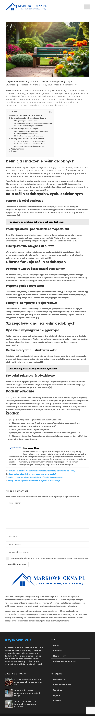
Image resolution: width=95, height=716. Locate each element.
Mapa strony (60, 656)
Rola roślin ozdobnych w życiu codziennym (28, 118)
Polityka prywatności (64, 661)
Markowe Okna (30, 85)
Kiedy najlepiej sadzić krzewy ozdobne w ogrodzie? (32, 474)
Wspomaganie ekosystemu (27, 133)
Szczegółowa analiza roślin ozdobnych (27, 138)
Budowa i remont (62, 684)
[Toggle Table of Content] (49, 112)
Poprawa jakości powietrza (26, 121)
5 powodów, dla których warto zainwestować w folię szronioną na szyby (41, 471)
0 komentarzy (70, 85)
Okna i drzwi (59, 679)
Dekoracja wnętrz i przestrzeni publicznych (32, 131)
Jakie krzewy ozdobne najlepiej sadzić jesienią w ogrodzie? (36, 477)
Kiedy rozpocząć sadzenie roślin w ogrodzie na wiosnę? (34, 480)
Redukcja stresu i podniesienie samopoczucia (34, 123)
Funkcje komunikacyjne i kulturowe (30, 126)
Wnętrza (57, 690)
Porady (57, 700)
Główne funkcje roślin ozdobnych (24, 128)
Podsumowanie (17, 149)
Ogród (57, 85)
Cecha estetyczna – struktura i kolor (31, 144)
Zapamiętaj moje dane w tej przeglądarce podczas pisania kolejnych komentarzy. (50, 558)
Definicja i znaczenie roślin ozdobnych (26, 115)
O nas (56, 645)
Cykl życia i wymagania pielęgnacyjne (31, 141)
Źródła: (14, 151)
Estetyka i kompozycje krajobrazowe (30, 136)
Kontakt (57, 650)
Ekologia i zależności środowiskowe (30, 146)
